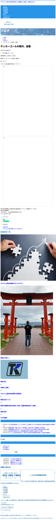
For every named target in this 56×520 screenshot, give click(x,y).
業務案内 (5, 8)
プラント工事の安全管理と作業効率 (11, 393)
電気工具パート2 (5, 399)
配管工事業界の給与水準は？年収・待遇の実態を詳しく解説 (18, 405)
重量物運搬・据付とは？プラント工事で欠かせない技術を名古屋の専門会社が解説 (29, 429)
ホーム (5, 6)
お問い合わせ (6, 17)
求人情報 (6, 449)
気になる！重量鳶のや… (16, 460)
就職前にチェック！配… (16, 462)
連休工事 (3, 381)
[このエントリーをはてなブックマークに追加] (4, 220)
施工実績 (5, 9)
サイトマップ (6, 16)
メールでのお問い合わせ (38, 475)
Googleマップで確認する (7, 507)
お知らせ (8, 50)
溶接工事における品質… (16, 464)
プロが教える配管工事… (16, 459)
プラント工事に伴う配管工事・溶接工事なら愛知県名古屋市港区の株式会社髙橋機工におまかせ (27, 500)
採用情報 (5, 11)
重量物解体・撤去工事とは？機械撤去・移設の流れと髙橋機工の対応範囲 (27, 427)
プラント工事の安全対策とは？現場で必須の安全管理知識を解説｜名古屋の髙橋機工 (29, 432)
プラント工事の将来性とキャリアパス (12, 283)
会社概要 (5, 12)
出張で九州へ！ (5, 358)
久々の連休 (4, 417)
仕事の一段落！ (5, 387)
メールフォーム (5, 27)
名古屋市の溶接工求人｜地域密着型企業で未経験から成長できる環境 (26, 431)
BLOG (4, 14)
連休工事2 (3, 411)
